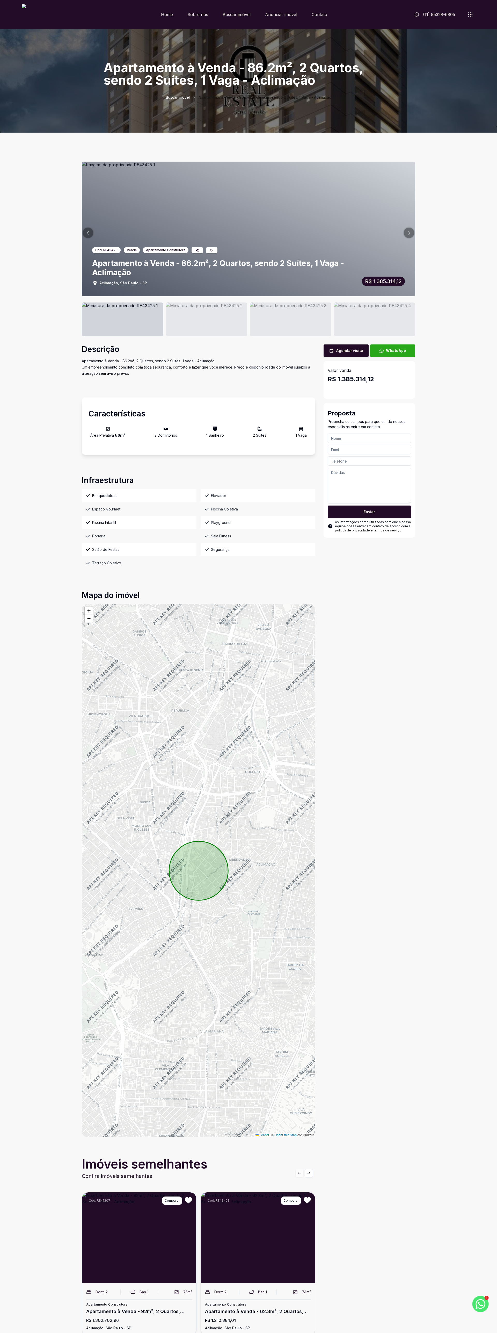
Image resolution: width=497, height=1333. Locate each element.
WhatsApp (396, 350)
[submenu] (470, 14)
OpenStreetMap (285, 1135)
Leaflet (264, 1135)
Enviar (369, 511)
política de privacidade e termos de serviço (368, 530)
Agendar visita (349, 350)
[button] (88, 233)
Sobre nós (197, 14)
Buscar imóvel (237, 14)
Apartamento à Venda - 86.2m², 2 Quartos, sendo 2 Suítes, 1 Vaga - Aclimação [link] (265, 97)
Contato (319, 14)
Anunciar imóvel (281, 14)
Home (167, 14)
